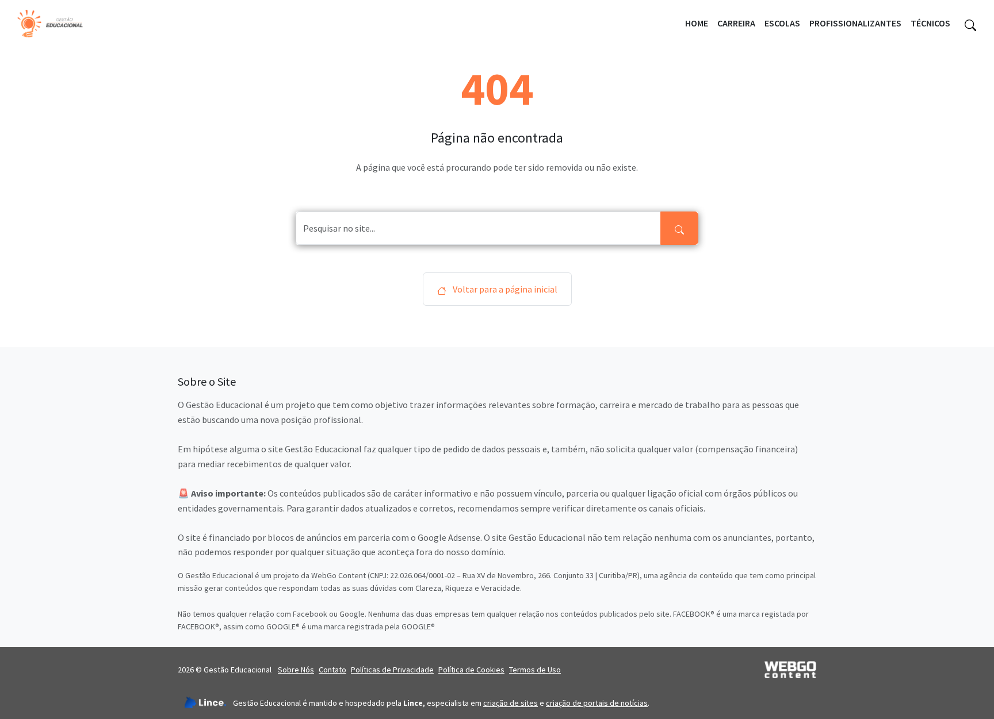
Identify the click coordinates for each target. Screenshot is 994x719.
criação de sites (510, 703)
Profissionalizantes (855, 23)
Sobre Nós (296, 669)
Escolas (782, 23)
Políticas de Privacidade (392, 669)
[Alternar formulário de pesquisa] (970, 23)
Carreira (736, 23)
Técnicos (930, 23)
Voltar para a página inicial (504, 289)
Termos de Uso (535, 669)
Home (696, 23)
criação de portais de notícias (597, 703)
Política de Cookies (471, 669)
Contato (332, 669)
